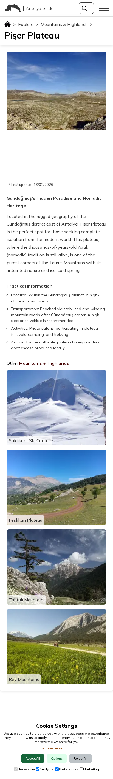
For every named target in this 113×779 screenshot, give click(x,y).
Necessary (26, 769)
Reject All (80, 759)
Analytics (46, 769)
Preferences (68, 769)
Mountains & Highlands (67, 24)
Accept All (33, 759)
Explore (28, 24)
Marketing (91, 769)
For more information (57, 748)
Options (57, 759)
